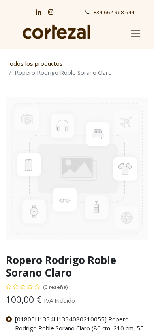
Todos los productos (34, 63)
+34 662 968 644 (114, 12)
